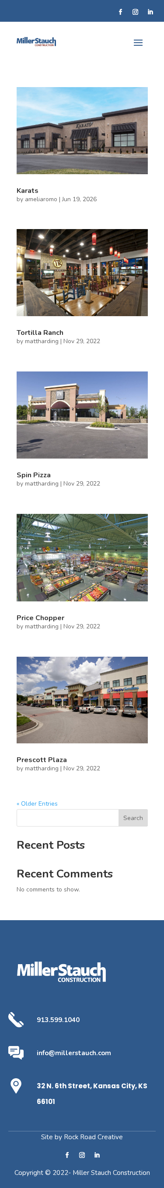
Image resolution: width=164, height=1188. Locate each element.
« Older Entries (37, 804)
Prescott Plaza (42, 760)
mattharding (42, 341)
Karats (27, 191)
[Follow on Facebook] (120, 12)
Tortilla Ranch (40, 333)
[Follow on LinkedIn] (150, 12)
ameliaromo (41, 199)
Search (133, 818)
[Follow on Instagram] (135, 12)
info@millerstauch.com (74, 1053)
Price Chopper (40, 618)
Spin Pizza (34, 475)
